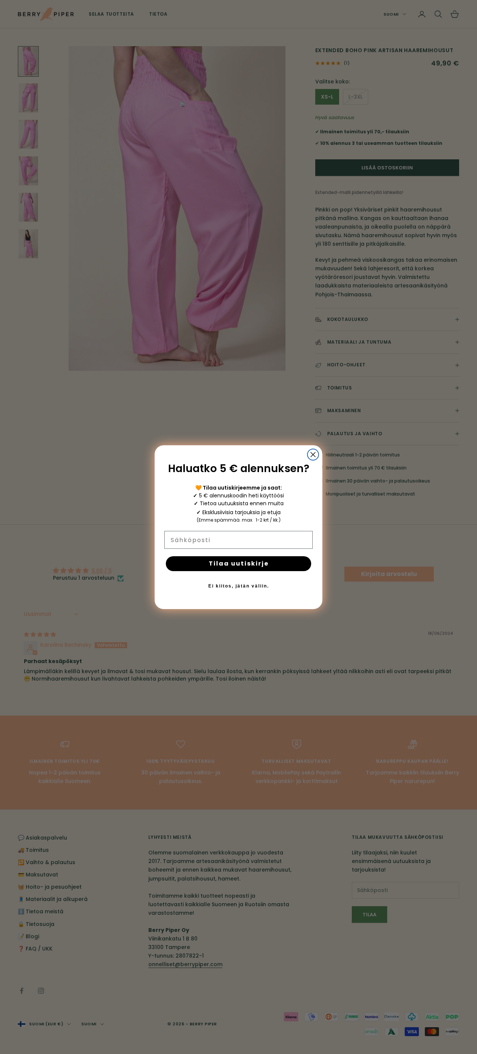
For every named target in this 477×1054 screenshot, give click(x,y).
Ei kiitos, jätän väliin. (238, 586)
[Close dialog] (313, 454)
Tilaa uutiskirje (239, 563)
